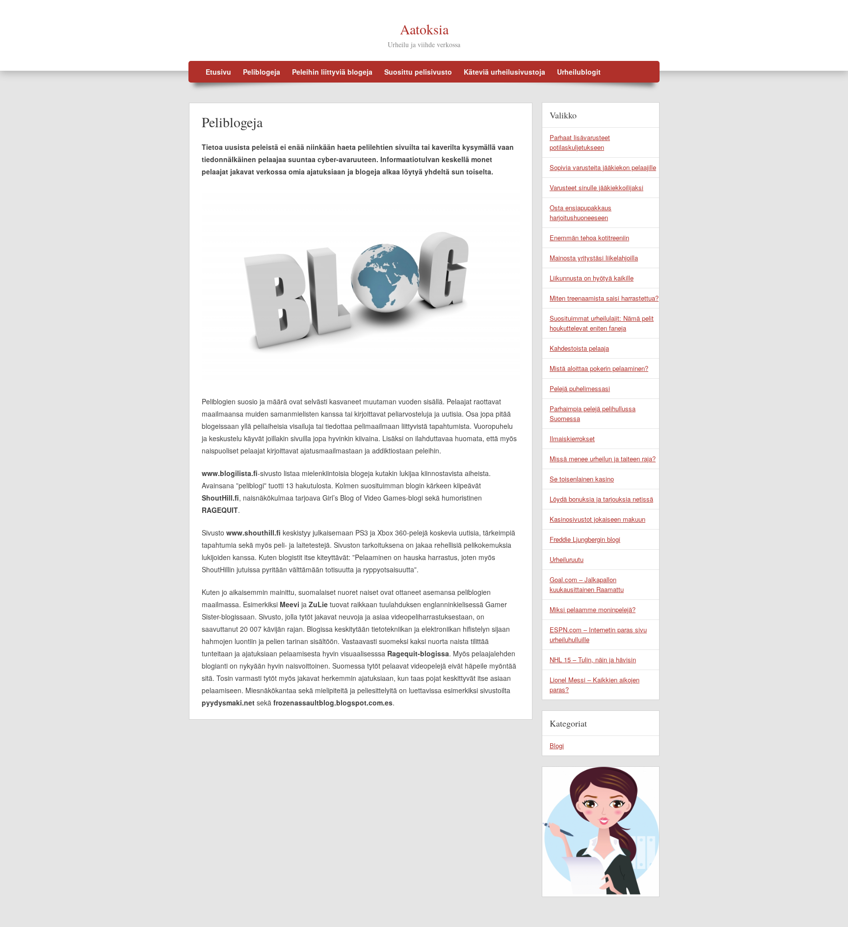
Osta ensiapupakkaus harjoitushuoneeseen (580, 212)
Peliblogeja (261, 72)
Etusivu (218, 72)
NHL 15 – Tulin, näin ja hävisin (593, 659)
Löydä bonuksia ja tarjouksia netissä (601, 499)
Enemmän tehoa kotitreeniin (589, 237)
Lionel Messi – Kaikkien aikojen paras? (594, 684)
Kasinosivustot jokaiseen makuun (597, 519)
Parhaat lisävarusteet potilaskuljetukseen (580, 142)
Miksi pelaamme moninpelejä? (593, 609)
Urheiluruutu (566, 559)
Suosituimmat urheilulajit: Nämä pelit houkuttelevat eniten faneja (602, 323)
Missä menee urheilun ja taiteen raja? (603, 458)
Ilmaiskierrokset (572, 438)
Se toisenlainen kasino (582, 478)
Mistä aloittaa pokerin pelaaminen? (599, 368)
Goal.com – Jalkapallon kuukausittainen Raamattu (587, 584)
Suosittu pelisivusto (418, 72)
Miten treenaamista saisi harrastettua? (604, 298)
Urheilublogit (579, 72)
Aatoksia (424, 29)
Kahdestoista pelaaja (579, 348)
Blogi (557, 745)
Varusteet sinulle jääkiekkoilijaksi (596, 187)
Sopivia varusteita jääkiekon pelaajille (603, 167)
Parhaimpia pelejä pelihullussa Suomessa (593, 413)
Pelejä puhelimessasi (580, 388)
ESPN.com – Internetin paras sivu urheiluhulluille (598, 634)
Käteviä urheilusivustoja (504, 72)
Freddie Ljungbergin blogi (585, 539)
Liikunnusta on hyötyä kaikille (592, 277)
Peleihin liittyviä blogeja (332, 72)
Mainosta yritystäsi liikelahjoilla (594, 257)
